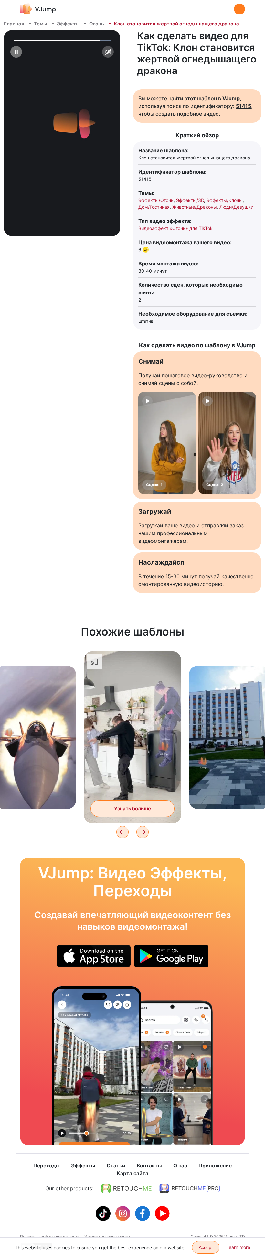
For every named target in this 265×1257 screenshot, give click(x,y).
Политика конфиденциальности (50, 1236)
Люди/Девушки (236, 207)
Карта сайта (132, 1173)
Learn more (238, 1247)
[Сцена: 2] (227, 443)
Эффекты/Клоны (225, 200)
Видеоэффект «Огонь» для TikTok (175, 228)
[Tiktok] (104, 1213)
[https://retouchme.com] (126, 1188)
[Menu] (239, 9)
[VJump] (38, 8)
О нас (180, 1165)
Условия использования (107, 1236)
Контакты (149, 1165)
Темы (40, 24)
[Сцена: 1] (167, 443)
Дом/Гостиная (154, 207)
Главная (14, 24)
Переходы (46, 1165)
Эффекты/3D (190, 200)
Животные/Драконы (194, 207)
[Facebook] (143, 1213)
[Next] (142, 832)
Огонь (96, 24)
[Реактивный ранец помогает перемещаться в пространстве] (96, 1065)
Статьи (116, 1165)
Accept (206, 1247)
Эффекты (68, 24)
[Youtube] (162, 1213)
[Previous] (122, 832)
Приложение (215, 1165)
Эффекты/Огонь (156, 200)
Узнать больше (35, 794)
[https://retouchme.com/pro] (189, 1188)
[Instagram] (123, 1213)
